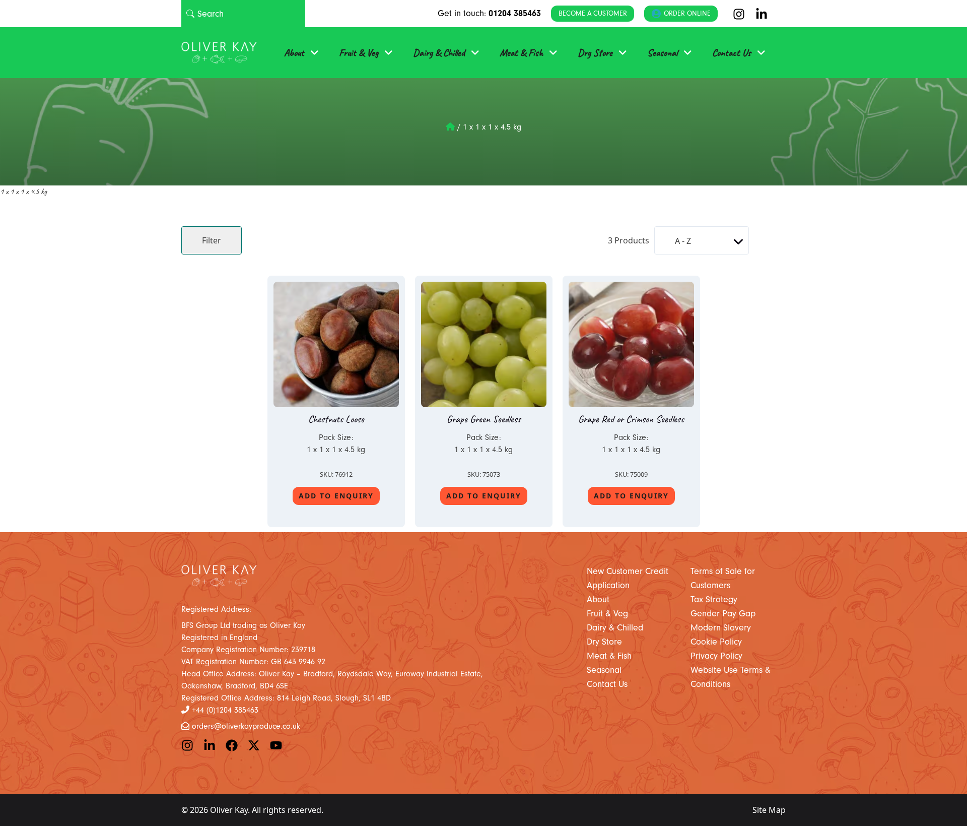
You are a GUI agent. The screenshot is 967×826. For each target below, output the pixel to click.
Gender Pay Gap (722, 613)
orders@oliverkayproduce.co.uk (246, 726)
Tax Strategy (713, 599)
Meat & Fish (521, 52)
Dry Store (595, 52)
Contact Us (731, 52)
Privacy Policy (716, 656)
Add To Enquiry (336, 495)
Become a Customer (593, 13)
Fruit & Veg (358, 52)
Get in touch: (489, 13)
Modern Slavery (720, 627)
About (294, 52)
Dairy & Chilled (439, 52)
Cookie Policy (716, 642)
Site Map (769, 809)
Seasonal (662, 52)
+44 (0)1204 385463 (225, 710)
